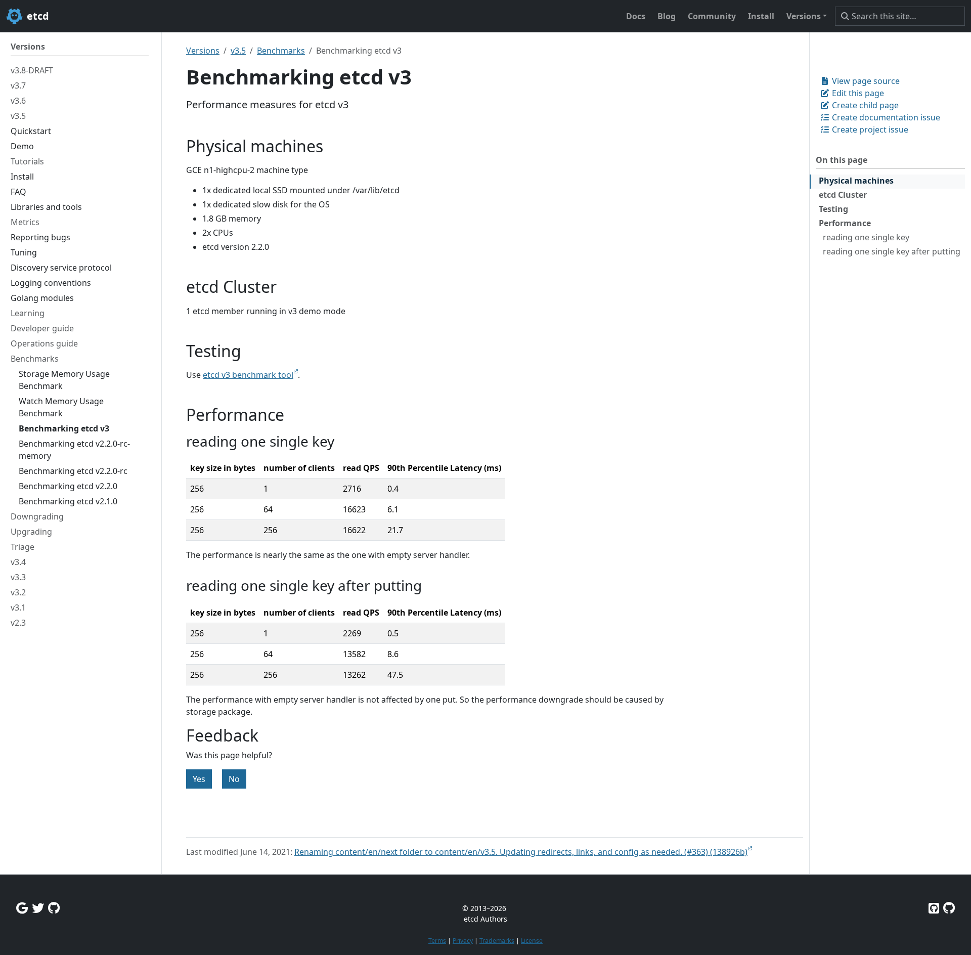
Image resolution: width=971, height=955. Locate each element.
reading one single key (866, 237)
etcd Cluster (843, 194)
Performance (845, 223)
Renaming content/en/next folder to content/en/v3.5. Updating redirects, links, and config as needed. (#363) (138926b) (520, 851)
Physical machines (856, 180)
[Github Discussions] (54, 907)
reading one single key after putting (891, 251)
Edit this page (857, 93)
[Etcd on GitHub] (934, 907)
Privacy (463, 940)
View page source (865, 80)
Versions (202, 50)
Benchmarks (281, 50)
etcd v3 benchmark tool (248, 374)
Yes (199, 779)
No (234, 779)
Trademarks (496, 940)
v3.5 (238, 50)
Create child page (864, 105)
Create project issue (869, 129)
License (532, 940)
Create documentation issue (885, 117)
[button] (806, 16)
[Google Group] (22, 907)
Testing (833, 208)
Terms (437, 940)
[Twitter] (38, 907)
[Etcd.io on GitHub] (949, 907)
